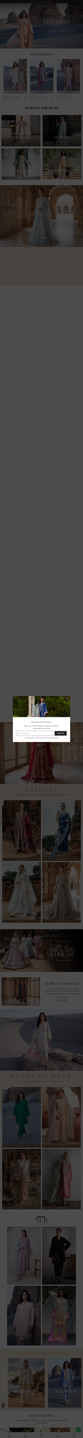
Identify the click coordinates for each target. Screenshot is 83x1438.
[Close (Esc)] (67, 698)
